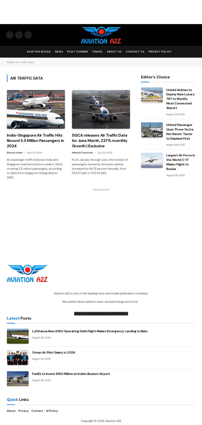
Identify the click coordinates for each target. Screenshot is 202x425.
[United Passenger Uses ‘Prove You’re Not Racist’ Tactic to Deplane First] (152, 129)
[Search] (194, 51)
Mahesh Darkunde (82, 152)
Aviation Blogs (39, 51)
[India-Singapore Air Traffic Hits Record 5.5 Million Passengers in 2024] (36, 109)
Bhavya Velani (15, 152)
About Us (114, 51)
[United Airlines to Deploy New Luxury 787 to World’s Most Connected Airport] (152, 94)
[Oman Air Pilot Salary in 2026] (18, 357)
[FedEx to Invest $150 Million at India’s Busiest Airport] (18, 378)
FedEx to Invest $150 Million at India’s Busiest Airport (71, 374)
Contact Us (135, 51)
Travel (97, 51)
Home (10, 62)
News (59, 51)
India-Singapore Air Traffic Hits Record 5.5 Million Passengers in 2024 (35, 140)
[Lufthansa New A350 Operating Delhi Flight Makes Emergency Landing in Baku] (18, 336)
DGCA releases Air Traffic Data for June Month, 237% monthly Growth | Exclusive (99, 140)
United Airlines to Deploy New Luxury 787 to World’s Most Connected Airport (180, 99)
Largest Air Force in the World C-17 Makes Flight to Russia (180, 162)
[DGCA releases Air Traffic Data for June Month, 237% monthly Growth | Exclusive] (101, 109)
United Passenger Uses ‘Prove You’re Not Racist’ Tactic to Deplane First (180, 132)
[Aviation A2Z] (101, 35)
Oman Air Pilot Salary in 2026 (53, 352)
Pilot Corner (77, 51)
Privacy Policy (160, 51)
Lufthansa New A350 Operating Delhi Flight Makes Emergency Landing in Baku (90, 331)
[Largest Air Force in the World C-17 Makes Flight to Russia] (152, 160)
